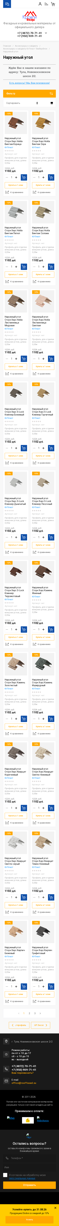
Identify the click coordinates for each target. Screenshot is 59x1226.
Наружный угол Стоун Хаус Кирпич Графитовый (42, 950)
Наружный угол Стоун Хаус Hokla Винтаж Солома (41, 230)
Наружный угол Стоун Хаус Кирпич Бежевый (15, 950)
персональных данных (22, 1178)
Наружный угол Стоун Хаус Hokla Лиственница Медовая (14, 321)
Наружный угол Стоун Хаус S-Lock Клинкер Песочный (42, 501)
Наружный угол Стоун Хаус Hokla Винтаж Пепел (14, 230)
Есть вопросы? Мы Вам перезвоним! (29, 83)
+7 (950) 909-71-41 (29, 36)
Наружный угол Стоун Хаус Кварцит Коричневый (15, 772)
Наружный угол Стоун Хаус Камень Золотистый (15, 682)
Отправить (29, 1185)
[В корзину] (24, 177)
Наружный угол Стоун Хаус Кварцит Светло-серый (15, 861)
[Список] (51, 103)
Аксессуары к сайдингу (26, 46)
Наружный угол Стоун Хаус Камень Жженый (42, 590)
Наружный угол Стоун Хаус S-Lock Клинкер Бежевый (14, 412)
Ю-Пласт (9, 147)
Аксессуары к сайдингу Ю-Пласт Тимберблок (25, 49)
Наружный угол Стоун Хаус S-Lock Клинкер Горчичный (42, 412)
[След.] (40, 1013)
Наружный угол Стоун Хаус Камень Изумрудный (42, 682)
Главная (7, 46)
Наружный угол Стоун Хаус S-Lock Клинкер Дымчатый (15, 501)
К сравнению (16, 192)
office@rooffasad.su (24, 1083)
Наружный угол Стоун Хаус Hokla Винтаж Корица (14, 141)
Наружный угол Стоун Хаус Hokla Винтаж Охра (41, 141)
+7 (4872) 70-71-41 (29, 33)
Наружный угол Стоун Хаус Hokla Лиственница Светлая (41, 321)
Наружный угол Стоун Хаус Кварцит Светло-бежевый (42, 772)
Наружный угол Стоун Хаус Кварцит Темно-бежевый (42, 861)
